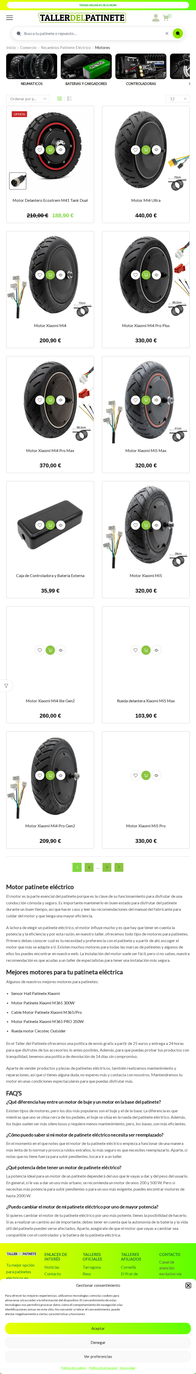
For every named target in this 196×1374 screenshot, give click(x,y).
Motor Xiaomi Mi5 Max (145, 450)
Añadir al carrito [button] (50, 149)
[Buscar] (178, 33)
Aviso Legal (127, 1368)
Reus (87, 1273)
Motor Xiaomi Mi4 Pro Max (50, 450)
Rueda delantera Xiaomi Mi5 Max (146, 700)
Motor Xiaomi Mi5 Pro (146, 825)
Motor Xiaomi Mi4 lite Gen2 (50, 700)
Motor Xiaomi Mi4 (50, 325)
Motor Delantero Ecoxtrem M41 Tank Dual (50, 200)
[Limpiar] (167, 33)
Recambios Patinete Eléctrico (66, 47)
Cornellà (128, 1267)
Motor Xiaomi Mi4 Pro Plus (146, 325)
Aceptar (98, 1328)
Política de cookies (73, 1368)
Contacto (52, 1273)
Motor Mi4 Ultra (146, 200)
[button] (188, 1285)
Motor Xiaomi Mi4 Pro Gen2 (50, 825)
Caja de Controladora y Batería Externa (50, 575)
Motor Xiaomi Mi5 (146, 575)
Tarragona (92, 1267)
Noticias (51, 1267)
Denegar (98, 1342)
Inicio (11, 47)
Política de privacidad (103, 1368)
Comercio (28, 47)
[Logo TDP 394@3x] (21, 1255)
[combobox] (92, 33)
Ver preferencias (98, 1356)
